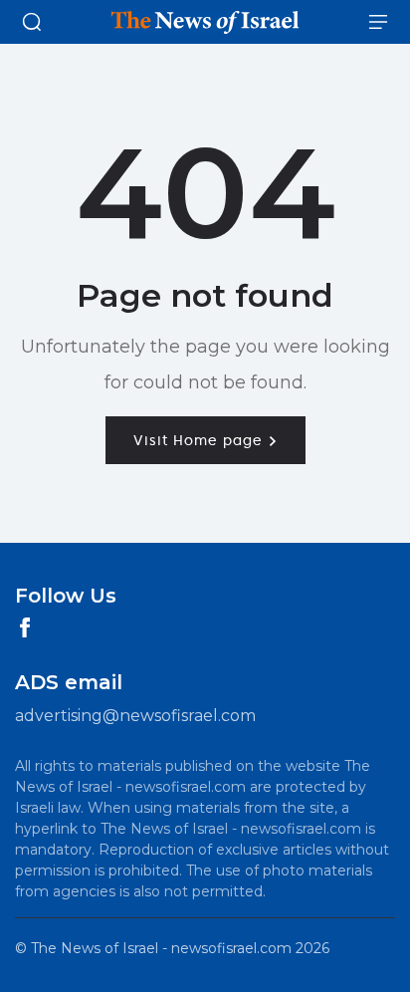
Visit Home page (200, 440)
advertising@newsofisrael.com (135, 715)
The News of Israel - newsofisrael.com (161, 948)
